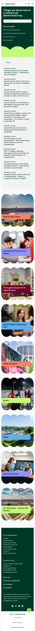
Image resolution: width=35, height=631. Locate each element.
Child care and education (11, 30)
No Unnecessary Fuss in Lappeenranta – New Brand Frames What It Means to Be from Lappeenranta (17, 141)
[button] (29, 4)
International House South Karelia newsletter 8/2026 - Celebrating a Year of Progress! (16, 72)
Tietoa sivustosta (17, 622)
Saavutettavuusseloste (17, 627)
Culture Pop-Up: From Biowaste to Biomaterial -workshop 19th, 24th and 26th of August (16, 104)
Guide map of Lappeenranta (11, 580)
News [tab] (8, 62)
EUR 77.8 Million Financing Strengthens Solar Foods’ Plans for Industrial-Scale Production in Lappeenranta (16, 154)
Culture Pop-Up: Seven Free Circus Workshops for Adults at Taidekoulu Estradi (17, 83)
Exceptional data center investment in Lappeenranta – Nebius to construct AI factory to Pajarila (17, 176)
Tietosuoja (17, 617)
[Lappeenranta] (10, 3)
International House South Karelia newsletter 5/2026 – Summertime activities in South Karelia (16, 166)
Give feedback (7, 587)
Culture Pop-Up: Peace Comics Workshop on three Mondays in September (15, 130)
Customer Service (9, 37)
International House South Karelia (14, 33)
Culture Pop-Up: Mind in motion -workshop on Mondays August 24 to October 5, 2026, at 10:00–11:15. (17, 94)
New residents (8, 40)
